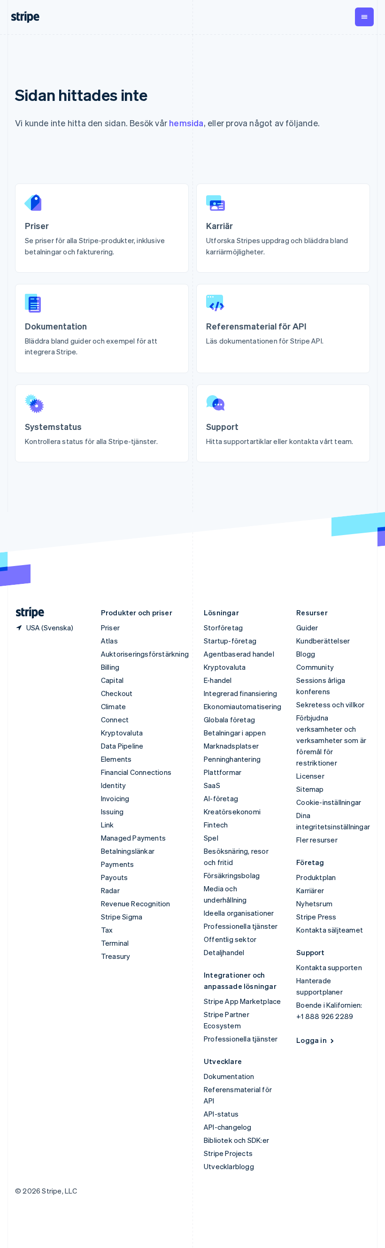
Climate (113, 706)
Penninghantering (232, 759)
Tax (107, 929)
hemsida (186, 122)
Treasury (116, 956)
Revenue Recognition (135, 903)
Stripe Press (316, 916)
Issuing (112, 811)
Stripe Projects (228, 1153)
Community (315, 667)
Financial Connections (136, 772)
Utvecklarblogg (229, 1166)
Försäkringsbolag (232, 875)
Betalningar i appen (235, 732)
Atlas (109, 640)
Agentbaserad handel (239, 653)
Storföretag (223, 627)
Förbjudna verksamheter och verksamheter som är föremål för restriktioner (331, 740)
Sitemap (309, 789)
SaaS (212, 785)
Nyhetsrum (314, 903)
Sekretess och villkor (330, 704)
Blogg (305, 653)
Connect (115, 719)
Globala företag (229, 719)
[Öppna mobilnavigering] (364, 17)
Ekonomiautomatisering (242, 706)
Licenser (310, 776)
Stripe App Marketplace (242, 1001)
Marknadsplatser (231, 745)
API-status (221, 1113)
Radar (110, 890)
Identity (113, 785)
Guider (307, 627)
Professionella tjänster (241, 926)
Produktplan (316, 877)
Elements (116, 759)
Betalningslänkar (127, 851)
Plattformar (222, 772)
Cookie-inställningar (328, 802)
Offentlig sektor (230, 939)
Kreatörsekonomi (232, 811)
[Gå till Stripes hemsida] (26, 613)
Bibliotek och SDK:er (236, 1140)
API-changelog (228, 1127)
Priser (110, 627)
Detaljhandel (224, 952)
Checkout (117, 693)
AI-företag (221, 798)
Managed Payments (133, 837)
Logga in (311, 1040)
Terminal (115, 943)
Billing (110, 667)
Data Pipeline (122, 745)
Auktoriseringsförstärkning (145, 653)
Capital (112, 680)
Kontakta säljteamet (329, 929)
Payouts (114, 877)
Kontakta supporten (329, 967)
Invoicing (115, 798)
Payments (117, 864)
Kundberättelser (323, 640)
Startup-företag (230, 640)
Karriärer (310, 890)
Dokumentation (229, 1076)
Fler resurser (317, 839)
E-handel (218, 680)
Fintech (216, 824)
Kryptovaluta (122, 732)
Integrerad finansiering (240, 693)
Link (107, 824)
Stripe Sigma (121, 916)
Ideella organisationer (239, 913)
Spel (211, 837)
